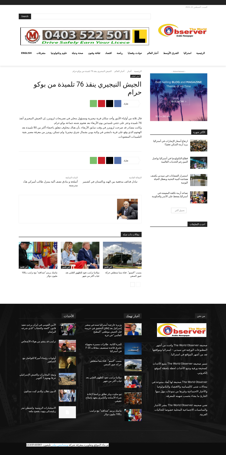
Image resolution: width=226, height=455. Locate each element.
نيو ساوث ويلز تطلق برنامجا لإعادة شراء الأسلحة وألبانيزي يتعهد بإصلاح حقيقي (104, 397)
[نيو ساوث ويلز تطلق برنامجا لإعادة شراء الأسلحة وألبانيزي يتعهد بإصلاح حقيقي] (133, 398)
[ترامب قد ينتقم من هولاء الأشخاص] (67, 346)
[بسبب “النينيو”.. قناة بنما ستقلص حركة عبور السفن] (122, 255)
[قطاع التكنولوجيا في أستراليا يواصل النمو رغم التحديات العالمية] (198, 163)
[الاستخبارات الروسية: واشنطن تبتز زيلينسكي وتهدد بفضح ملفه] (67, 412)
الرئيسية (138, 71)
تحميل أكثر (180, 210)
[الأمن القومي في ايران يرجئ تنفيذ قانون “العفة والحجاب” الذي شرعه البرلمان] (67, 329)
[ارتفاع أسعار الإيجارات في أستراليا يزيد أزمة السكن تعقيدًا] (198, 145)
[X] (195, 3)
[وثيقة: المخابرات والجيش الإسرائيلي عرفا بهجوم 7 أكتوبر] (67, 379)
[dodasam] (127, 209)
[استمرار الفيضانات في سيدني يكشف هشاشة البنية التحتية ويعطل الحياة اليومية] (198, 180)
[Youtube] (186, 3)
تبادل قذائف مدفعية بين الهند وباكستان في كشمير (110, 181)
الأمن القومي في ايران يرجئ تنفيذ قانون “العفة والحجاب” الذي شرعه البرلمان (38, 328)
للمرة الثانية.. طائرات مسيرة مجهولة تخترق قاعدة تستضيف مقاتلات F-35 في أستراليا (103, 348)
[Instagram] (199, 3)
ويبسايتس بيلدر (59, 445)
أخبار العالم (119, 71)
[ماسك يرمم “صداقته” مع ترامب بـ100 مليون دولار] (38, 255)
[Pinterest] (101, 103)
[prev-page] (138, 284)
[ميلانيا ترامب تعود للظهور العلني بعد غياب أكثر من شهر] (80, 255)
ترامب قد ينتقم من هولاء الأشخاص (38, 341)
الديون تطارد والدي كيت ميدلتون (40, 391)
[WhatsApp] (93, 103)
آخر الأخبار (108, 267)
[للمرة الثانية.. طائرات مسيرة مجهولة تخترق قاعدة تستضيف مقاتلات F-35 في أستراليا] (133, 349)
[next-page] (132, 284)
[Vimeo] (190, 3)
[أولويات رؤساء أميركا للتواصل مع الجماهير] (67, 362)
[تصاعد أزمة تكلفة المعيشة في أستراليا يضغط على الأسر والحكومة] (198, 197)
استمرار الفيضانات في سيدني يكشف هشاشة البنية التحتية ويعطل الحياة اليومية (169, 179)
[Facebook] (204, 3)
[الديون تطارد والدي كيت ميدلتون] (67, 396)
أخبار (129, 71)
